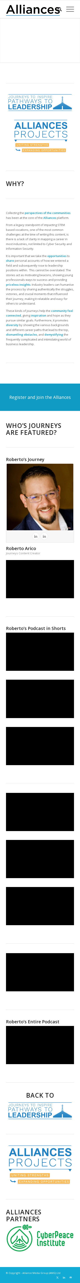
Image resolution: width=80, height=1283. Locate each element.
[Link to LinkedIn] (64, 1277)
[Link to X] (57, 1277)
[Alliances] (33, 9)
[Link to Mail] (70, 1277)
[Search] (57, 9)
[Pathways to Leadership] (40, 1111)
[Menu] (68, 9)
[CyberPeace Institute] (40, 1238)
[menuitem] (57, 9)
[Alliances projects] (40, 1164)
